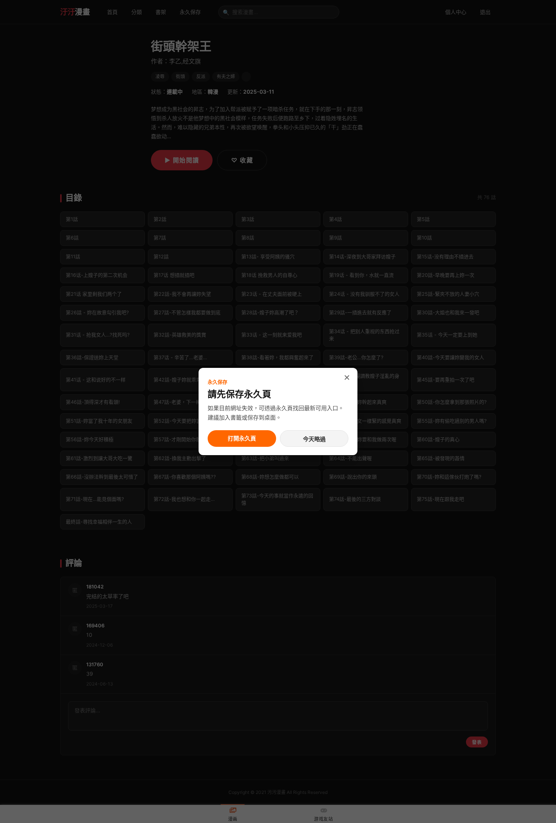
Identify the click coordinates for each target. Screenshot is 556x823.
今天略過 (314, 439)
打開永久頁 (242, 438)
